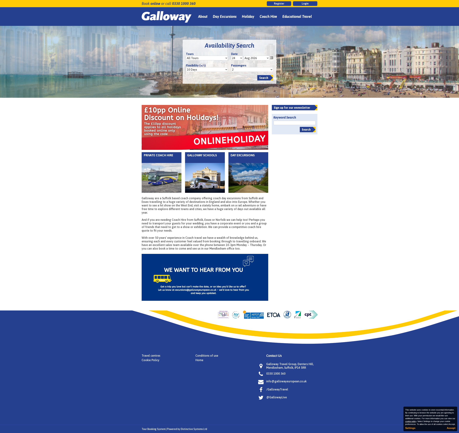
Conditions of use (206, 355)
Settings (410, 428)
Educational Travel (297, 16)
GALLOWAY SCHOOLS (202, 155)
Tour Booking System (153, 429)
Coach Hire (268, 16)
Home (199, 360)
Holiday (248, 16)
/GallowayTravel (277, 389)
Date (234, 54)
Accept (451, 428)
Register (279, 3)
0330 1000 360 (184, 3)
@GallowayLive (276, 397)
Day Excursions (224, 16)
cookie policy (410, 421)
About (202, 16)
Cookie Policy (150, 360)
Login (305, 3)
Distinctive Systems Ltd (194, 429)
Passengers (238, 65)
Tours (190, 54)
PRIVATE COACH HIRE (158, 155)
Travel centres (151, 355)
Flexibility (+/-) (195, 65)
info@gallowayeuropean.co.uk (286, 381)
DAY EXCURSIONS (243, 155)
